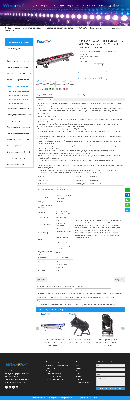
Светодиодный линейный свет (18, 95)
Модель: (40, 95)
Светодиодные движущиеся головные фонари (20, 67)
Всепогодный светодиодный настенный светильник (55, 297)
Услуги (70, 5)
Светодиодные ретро (15, 121)
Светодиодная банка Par (54, 379)
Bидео (61, 5)
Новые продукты (14, 49)
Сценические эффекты (16, 158)
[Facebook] (6, 387)
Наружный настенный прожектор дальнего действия (104, 293)
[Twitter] (10, 387)
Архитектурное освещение (18, 86)
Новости (80, 5)
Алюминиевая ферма (15, 164)
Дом (35, 5)
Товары (43, 5)
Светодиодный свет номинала (19, 133)
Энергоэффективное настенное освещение (98, 304)
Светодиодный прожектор (17, 103)
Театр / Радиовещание (54, 374)
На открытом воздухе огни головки (20, 55)
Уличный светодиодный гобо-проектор (20, 139)
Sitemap (95, 398)
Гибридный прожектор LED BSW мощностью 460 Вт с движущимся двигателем (80, 342)
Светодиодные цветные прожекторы (20, 91)
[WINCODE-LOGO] (16, 364)
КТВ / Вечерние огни (15, 146)
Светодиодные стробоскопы (18, 115)
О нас (52, 5)
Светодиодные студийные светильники (20, 108)
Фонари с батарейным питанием (20, 80)
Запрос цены (91, 73)
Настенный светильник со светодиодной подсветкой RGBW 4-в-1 (59, 293)
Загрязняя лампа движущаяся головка (20, 61)
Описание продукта (44, 99)
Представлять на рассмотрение (111, 388)
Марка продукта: (71, 95)
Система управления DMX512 (18, 152)
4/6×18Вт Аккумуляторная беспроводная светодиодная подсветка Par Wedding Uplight (107, 342)
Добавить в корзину (91, 78)
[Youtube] (13, 387)
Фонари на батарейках (53, 371)
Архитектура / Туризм (53, 376)
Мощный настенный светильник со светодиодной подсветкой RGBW (61, 286)
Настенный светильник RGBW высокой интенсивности (95, 297)
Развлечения (50, 368)
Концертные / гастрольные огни (57, 365)
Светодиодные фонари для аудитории (20, 127)
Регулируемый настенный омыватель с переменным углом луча (59, 301)
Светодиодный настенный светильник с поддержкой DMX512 (58, 304)
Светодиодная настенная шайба (19, 99)
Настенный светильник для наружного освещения (54, 290)
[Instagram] (17, 387)
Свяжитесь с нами (95, 5)
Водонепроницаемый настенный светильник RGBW (93, 290)
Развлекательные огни (16, 73)
